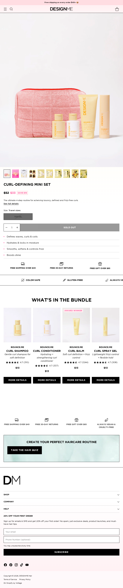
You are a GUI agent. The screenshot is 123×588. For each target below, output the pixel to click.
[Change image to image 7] (58, 173)
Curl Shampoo (17, 351)
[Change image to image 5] (41, 173)
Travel (18, 217)
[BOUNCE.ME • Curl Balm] (76, 325)
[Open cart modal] (117, 9)
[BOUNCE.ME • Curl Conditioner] (47, 325)
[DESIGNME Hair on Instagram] (16, 565)
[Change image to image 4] (32, 173)
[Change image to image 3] (24, 173)
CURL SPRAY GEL (105, 351)
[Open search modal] (11, 9)
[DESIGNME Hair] (61, 9)
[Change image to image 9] (75, 173)
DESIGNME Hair (25, 576)
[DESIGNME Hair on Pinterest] (10, 565)
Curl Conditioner (47, 351)
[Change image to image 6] (49, 173)
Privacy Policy (25, 579)
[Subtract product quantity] (6, 227)
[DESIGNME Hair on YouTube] (26, 565)
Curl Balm (76, 351)
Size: (12, 210)
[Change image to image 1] (7, 173)
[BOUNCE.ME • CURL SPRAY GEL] (105, 325)
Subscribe (61, 552)
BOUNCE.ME (17, 347)
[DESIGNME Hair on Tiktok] (21, 565)
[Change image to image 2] (15, 173)
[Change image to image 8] (66, 173)
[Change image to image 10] (83, 173)
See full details (11, 204)
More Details (17, 380)
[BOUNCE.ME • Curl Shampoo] (17, 325)
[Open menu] (5, 9)
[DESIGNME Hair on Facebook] (5, 565)
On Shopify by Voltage (13, 583)
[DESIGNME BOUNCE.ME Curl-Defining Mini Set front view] (61, 90)
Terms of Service (10, 579)
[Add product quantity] (17, 227)
